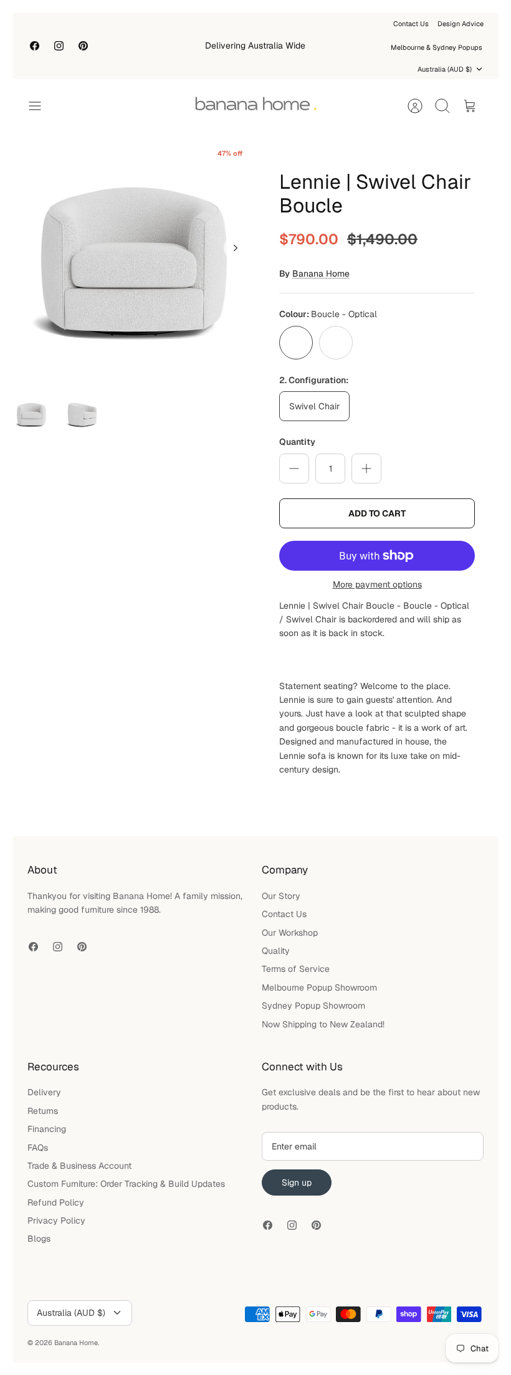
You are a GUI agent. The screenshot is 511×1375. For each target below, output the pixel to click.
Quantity (297, 441)
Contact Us (411, 23)
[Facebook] (34, 45)
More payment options (377, 584)
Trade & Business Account (79, 1165)
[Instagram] (59, 45)
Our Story (281, 896)
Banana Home (321, 273)
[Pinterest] (83, 45)
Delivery (44, 1092)
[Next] (235, 248)
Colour (328, 314)
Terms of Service (296, 968)
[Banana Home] (255, 105)
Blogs (38, 1238)
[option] (134, 261)
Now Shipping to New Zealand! (323, 1024)
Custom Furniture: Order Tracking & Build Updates (126, 1183)
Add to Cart (377, 513)
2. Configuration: (313, 380)
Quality (276, 950)
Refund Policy (55, 1202)
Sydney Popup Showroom (313, 1005)
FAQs (37, 1147)
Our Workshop (290, 932)
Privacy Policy (56, 1220)
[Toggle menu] (41, 105)
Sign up (297, 1182)
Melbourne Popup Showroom (319, 987)
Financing (46, 1129)
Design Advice (460, 23)
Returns (42, 1110)
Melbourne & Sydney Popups (436, 47)
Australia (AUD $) (445, 69)
